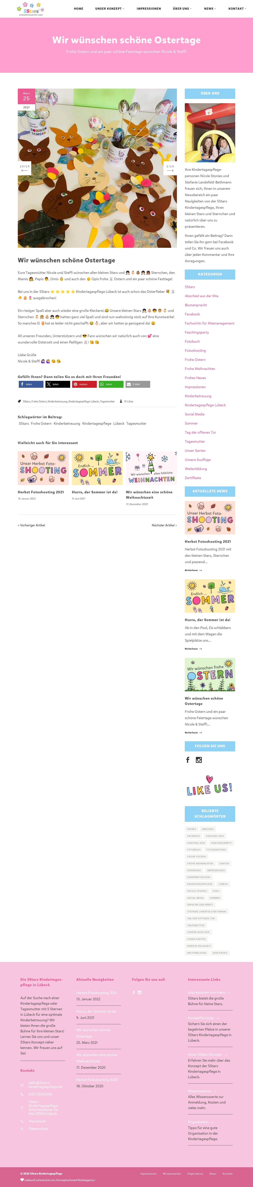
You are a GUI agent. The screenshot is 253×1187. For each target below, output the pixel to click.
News (213, 1174)
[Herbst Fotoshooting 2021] (43, 468)
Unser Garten (195, 451)
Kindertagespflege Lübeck (83, 401)
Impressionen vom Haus (206, 992)
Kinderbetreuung (57, 401)
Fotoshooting (195, 351)
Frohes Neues (195, 378)
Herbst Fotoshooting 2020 (97, 1080)
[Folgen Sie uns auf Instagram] (139, 993)
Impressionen (195, 387)
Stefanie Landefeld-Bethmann (206, 911)
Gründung (194, 870)
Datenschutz (38, 1129)
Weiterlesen (191, 570)
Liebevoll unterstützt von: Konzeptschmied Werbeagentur (59, 1180)
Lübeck (118, 424)
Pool (216, 891)
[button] (31, 384)
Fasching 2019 (215, 836)
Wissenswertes (199, 1091)
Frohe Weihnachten (200, 369)
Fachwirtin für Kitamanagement (209, 323)
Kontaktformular (201, 1018)
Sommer (191, 423)
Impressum (37, 1121)
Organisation (198, 1122)
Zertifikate (193, 478)
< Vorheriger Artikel (31, 525)
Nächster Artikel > (164, 525)
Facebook (192, 314)
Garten (224, 863)
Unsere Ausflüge (198, 460)
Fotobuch (192, 341)
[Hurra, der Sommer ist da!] (97, 468)
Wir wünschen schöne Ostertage (93, 1033)
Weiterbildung (196, 469)
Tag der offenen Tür (200, 432)
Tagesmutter (107, 401)
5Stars (26, 401)
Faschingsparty (197, 332)
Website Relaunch (199, 946)
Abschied (208, 829)
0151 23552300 (40, 1094)
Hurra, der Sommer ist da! (95, 492)
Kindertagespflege (96, 424)
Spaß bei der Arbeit (200, 904)
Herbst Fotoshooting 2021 (41, 492)
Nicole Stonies (197, 891)
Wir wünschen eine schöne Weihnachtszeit (96, 1058)
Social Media (194, 414)
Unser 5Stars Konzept (205, 1054)
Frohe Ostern (38, 401)
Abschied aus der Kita (201, 296)
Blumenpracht (196, 305)
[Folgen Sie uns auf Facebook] (134, 993)
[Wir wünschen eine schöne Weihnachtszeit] (151, 468)
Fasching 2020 (196, 843)
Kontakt (228, 1174)
